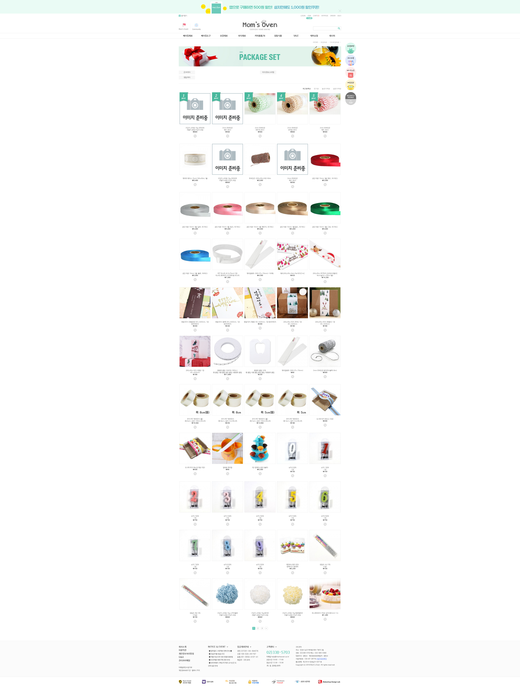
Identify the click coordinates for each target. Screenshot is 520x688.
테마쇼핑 (314, 36)
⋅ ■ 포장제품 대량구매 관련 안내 (219, 660)
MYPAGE (324, 16)
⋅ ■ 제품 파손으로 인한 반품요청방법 (220, 657)
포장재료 (224, 36)
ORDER (332, 16)
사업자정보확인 (321, 659)
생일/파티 (187, 77)
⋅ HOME (315, 42)
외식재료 (242, 36)
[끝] (266, 628)
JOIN (309, 16)
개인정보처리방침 (186, 653)
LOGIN (303, 16)
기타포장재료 (334, 42)
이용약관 (182, 650)
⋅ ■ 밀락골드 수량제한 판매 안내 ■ (220, 651)
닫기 (340, 10)
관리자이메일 (184, 660)
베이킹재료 (188, 36)
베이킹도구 (206, 36)
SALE (296, 36)
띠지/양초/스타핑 (268, 72)
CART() (316, 16)
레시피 (332, 36)
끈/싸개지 (187, 72)
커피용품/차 (260, 36)
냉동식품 (278, 36)
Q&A (339, 16)
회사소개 (182, 647)
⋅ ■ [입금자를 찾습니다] (216, 654)
